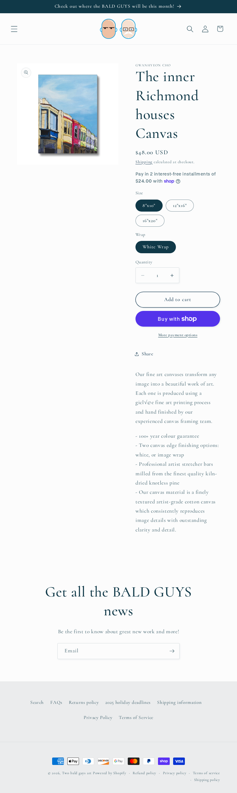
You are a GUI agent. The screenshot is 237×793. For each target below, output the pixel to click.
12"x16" (180, 205)
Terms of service (206, 773)
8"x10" (149, 205)
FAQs (56, 702)
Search (37, 702)
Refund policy (144, 773)
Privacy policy (174, 773)
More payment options (178, 334)
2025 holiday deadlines (128, 702)
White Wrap (156, 247)
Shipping (143, 161)
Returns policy (84, 702)
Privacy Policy (98, 717)
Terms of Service (136, 717)
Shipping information (179, 702)
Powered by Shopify (109, 773)
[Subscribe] (171, 651)
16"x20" (150, 220)
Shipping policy (207, 780)
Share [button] (147, 354)
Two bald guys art (77, 773)
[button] (14, 28)
